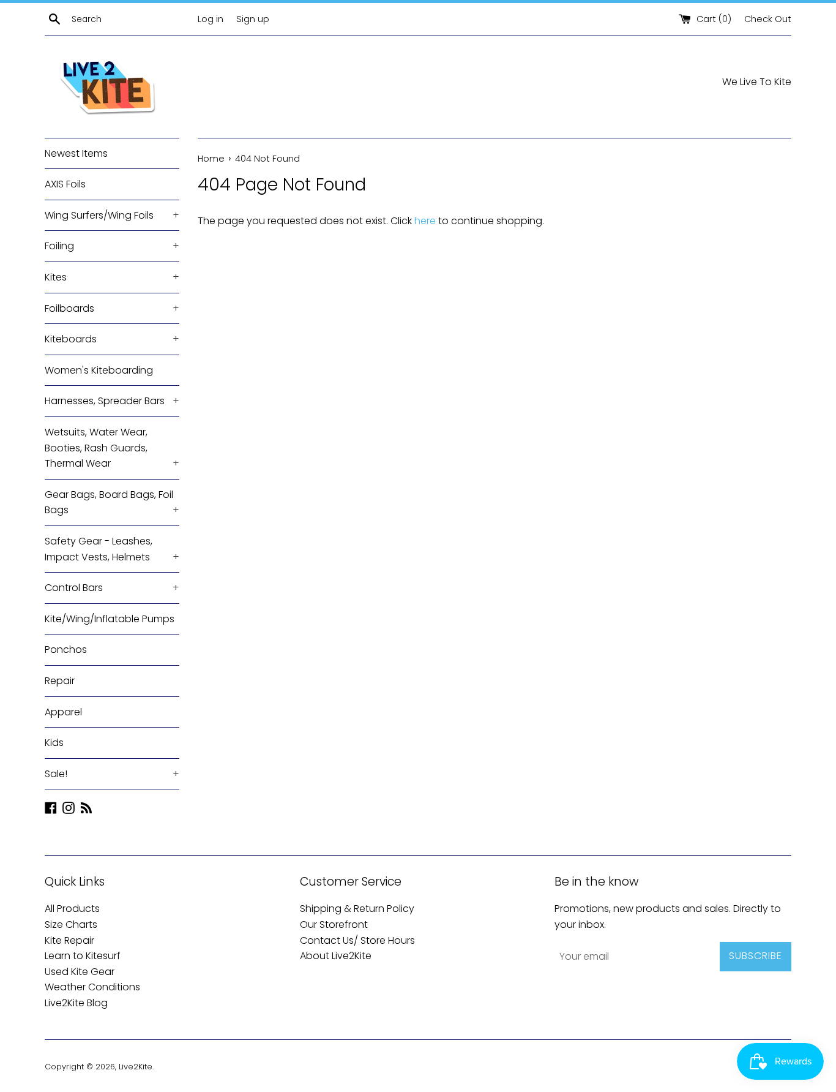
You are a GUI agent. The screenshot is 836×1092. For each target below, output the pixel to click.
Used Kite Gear (79, 972)
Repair (60, 681)
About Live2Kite (335, 956)
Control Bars (112, 588)
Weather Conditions (92, 987)
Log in (210, 19)
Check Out (767, 19)
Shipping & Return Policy (357, 909)
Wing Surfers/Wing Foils (112, 215)
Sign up (252, 19)
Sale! (112, 774)
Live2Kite (135, 1066)
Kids (54, 743)
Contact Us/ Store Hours (357, 940)
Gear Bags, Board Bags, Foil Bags (112, 503)
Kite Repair (69, 940)
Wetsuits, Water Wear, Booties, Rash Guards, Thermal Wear (112, 447)
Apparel (63, 712)
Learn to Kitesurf (83, 956)
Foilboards (112, 308)
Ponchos (66, 649)
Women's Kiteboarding (99, 370)
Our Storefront (334, 924)
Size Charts (71, 924)
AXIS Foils (65, 184)
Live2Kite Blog (76, 1003)
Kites (112, 277)
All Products (72, 909)
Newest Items (76, 153)
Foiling (112, 246)
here (425, 221)
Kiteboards (112, 339)
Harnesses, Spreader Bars (112, 401)
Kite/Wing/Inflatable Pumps (109, 619)
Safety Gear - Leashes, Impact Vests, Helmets (112, 549)
